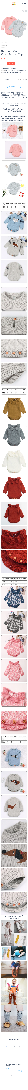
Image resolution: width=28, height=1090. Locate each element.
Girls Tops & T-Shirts (15, 70)
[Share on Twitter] (20, 79)
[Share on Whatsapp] (25, 79)
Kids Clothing (4, 43)
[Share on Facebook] (18, 79)
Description (12, 86)
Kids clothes (18, 72)
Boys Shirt (3, 47)
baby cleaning (6, 72)
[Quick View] (19, 1071)
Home (2, 42)
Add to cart (11, 63)
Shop (6, 42)
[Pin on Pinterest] (23, 79)
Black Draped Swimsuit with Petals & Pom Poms (13, 1065)
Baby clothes (12, 72)
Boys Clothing (4, 45)
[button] (2, 3)
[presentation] (3, 26)
